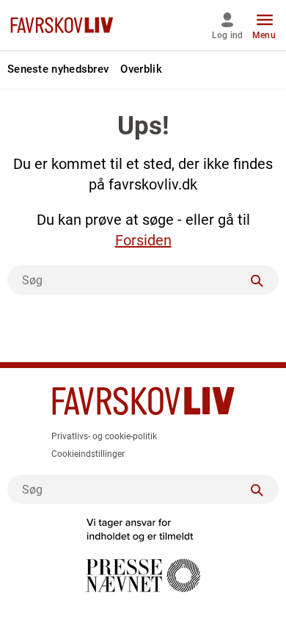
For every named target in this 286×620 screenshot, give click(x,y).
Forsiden (143, 240)
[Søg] (257, 280)
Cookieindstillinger (88, 454)
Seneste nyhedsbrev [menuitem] (58, 69)
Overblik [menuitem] (140, 69)
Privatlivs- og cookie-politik (104, 436)
